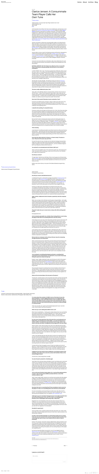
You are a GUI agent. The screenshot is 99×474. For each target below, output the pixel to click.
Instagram (5, 470)
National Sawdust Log (55, 438)
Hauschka (57, 38)
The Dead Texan (48, 382)
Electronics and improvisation (49, 438)
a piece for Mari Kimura (61, 181)
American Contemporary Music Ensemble (46, 30)
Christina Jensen (60, 178)
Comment (64, 461)
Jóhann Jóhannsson (36, 40)
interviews (37, 439)
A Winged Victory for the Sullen (48, 38)
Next (65, 445)
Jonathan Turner (55, 53)
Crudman (56, 121)
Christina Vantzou (40, 56)
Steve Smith (33, 437)
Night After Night (3, 1)
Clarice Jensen (34, 439)
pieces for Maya (44, 179)
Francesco (62, 80)
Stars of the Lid (38, 38)
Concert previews (42, 438)
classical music (38, 438)
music (39, 439)
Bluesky (2, 470)
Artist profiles (33, 438)
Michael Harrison (35, 47)
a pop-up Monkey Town (57, 393)
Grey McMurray (49, 261)
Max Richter (62, 38)
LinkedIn (8, 470)
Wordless (37, 158)
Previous (35, 445)
